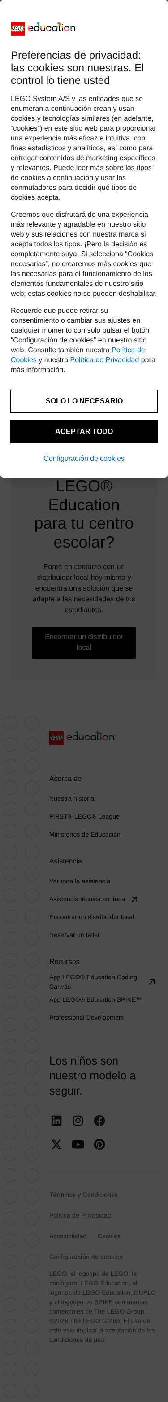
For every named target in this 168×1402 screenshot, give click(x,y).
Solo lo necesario (84, 401)
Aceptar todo (84, 431)
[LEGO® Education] (44, 29)
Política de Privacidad (104, 360)
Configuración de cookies (84, 458)
